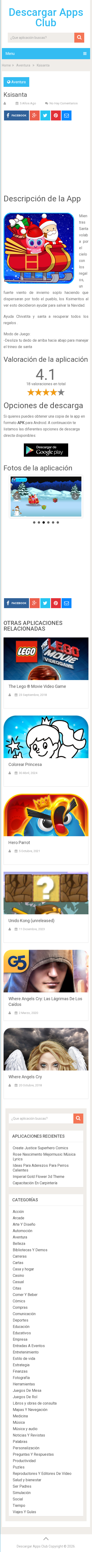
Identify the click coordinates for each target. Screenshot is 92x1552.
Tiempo (19, 1505)
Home (6, 65)
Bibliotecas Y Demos (30, 1250)
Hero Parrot (19, 842)
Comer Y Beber (25, 1294)
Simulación (22, 1492)
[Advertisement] (46, 161)
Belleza (19, 1243)
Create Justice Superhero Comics (40, 1148)
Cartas (18, 1262)
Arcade (18, 1218)
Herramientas (24, 1384)
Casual (18, 1282)
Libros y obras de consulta (35, 1403)
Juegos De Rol (25, 1397)
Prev (17, 496)
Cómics (19, 1301)
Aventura (23, 65)
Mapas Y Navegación (30, 1409)
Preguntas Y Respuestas (33, 1454)
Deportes (20, 1320)
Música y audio (25, 1429)
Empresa (20, 1339)
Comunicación (24, 1314)
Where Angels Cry (25, 1076)
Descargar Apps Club (46, 17)
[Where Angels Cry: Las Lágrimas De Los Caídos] (46, 971)
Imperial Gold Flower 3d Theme (38, 1176)
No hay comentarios (64, 103)
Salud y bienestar (27, 1480)
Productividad (24, 1461)
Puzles (19, 1467)
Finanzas (20, 1371)
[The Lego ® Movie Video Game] (46, 658)
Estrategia (21, 1365)
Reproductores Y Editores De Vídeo (42, 1473)
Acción (18, 1211)
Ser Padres (22, 1486)
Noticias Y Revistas (29, 1435)
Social (18, 1499)
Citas (17, 1288)
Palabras (20, 1441)
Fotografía (21, 1377)
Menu (10, 53)
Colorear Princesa (25, 764)
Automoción (22, 1231)
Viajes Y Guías (24, 1512)
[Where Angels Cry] (46, 1049)
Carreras (20, 1256)
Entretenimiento (26, 1352)
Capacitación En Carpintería (35, 1183)
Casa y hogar (23, 1269)
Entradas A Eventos (29, 1346)
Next (75, 496)
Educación (21, 1326)
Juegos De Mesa (27, 1390)
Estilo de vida (24, 1358)
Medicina (20, 1416)
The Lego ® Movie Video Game (37, 686)
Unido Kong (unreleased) (31, 920)
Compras (20, 1307)
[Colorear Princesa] (46, 737)
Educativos (22, 1333)
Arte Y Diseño (24, 1224)
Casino (18, 1275)
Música (19, 1422)
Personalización (26, 1448)
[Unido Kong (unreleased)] (46, 893)
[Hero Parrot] (46, 815)
